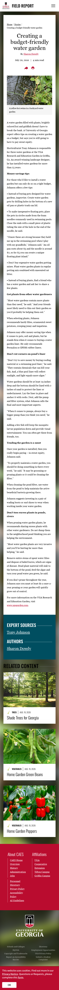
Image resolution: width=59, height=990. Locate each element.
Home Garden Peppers (22, 831)
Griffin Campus (42, 875)
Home (9, 24)
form (20, 977)
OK (9, 985)
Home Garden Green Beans (25, 774)
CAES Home (16, 860)
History (14, 868)
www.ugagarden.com (17, 605)
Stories (17, 24)
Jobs (12, 875)
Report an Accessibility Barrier (16, 958)
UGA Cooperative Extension (41, 864)
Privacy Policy (17, 888)
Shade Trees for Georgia (23, 717)
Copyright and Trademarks (15, 953)
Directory (43, 947)
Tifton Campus (42, 872)
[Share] (26, 68)
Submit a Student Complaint (43, 958)
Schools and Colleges (16, 947)
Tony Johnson (18, 632)
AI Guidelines (17, 900)
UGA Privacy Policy (43, 953)
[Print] (33, 68)
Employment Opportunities (43, 950)
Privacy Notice (10, 974)
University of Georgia (29, 926)
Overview (15, 864)
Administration (18, 872)
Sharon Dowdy (31, 54)
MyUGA (16, 950)
